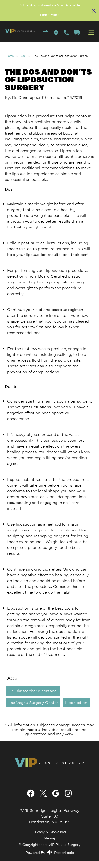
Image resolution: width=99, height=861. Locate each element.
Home (10, 56)
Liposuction (76, 702)
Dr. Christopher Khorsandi (33, 691)
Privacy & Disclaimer (49, 832)
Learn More (49, 14)
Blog (23, 56)
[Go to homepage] (17, 33)
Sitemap (49, 837)
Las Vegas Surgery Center (33, 702)
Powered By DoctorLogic (49, 852)
